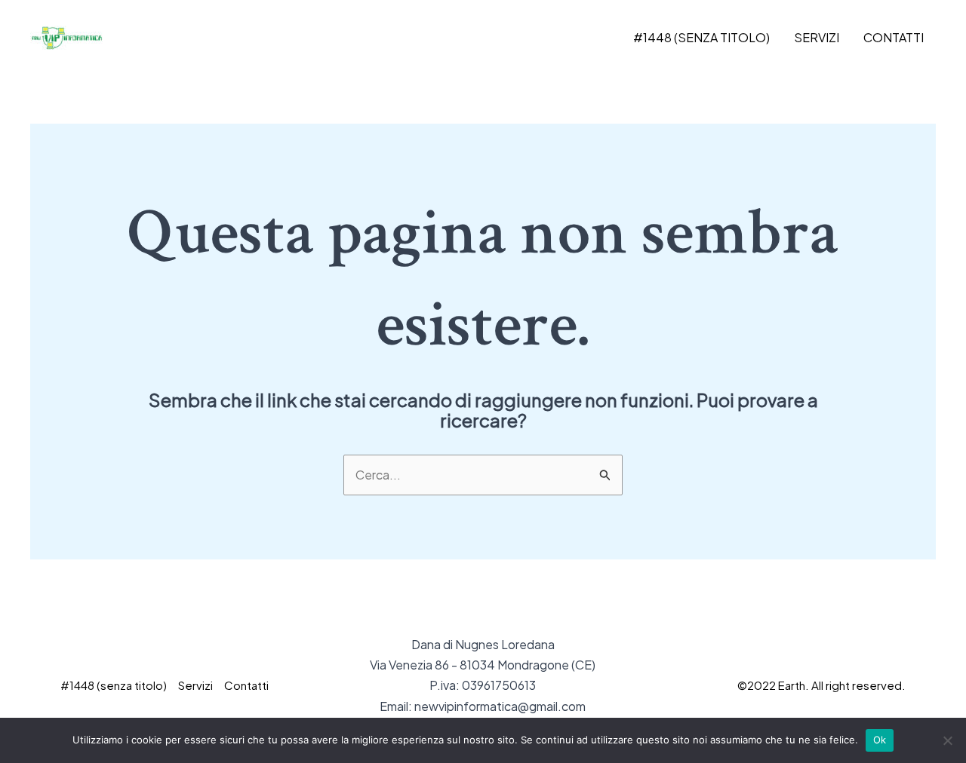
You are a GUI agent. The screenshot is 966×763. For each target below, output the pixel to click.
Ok (880, 740)
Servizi (816, 37)
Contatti (893, 37)
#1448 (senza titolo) (701, 37)
